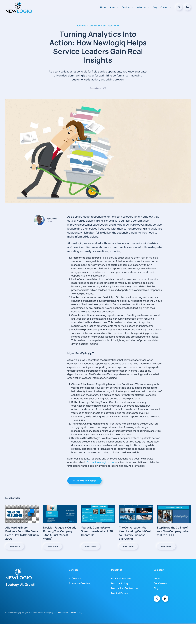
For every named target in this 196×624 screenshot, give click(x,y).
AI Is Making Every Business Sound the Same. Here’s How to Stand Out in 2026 (22, 533)
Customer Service (96, 25)
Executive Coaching (80, 583)
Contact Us (166, 7)
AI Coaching (75, 578)
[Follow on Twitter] (179, 7)
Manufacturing (119, 583)
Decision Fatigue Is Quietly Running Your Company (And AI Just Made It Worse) (59, 533)
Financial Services (121, 578)
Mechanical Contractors (124, 588)
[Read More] (22, 514)
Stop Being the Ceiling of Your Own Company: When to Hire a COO (173, 531)
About (157, 578)
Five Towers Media (61, 612)
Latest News (113, 25)
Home (103, 7)
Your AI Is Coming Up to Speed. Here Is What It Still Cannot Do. (97, 531)
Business (81, 25)
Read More (15, 546)
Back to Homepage (86, 480)
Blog (155, 7)
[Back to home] (19, 7)
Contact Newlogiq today (100, 462)
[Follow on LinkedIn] (187, 7)
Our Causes (160, 583)
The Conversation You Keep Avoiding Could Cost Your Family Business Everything (135, 533)
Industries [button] (141, 7)
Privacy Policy (76, 612)
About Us (114, 7)
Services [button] (126, 7)
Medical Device (119, 593)
